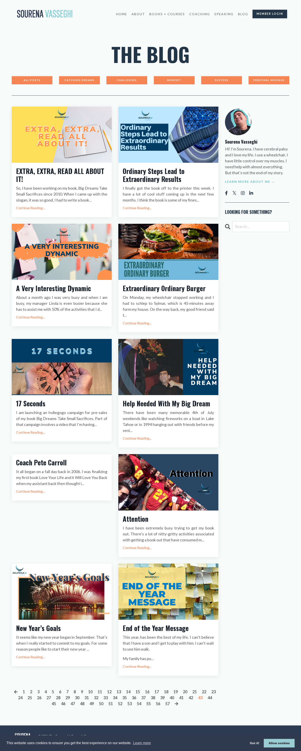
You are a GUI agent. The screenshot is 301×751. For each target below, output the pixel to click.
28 (58, 697)
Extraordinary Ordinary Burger (164, 288)
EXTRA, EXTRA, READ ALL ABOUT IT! (60, 175)
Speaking (224, 14)
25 (30, 697)
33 (105, 697)
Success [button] (222, 80)
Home (121, 14)
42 (191, 697)
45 (54, 703)
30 (77, 697)
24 (20, 697)
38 (153, 697)
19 (175, 691)
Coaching (199, 14)
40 (172, 697)
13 (119, 691)
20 (185, 691)
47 (73, 703)
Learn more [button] (142, 743)
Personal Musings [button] (269, 80)
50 (101, 703)
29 (67, 697)
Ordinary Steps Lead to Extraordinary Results (153, 175)
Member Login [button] (269, 13)
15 (138, 691)
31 (86, 697)
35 (124, 697)
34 (115, 697)
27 (48, 697)
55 (148, 703)
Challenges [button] (127, 80)
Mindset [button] (174, 80)
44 (210, 697)
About (138, 14)
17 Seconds (30, 403)
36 (134, 697)
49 (91, 703)
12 (109, 691)
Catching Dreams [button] (79, 80)
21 (194, 691)
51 (110, 703)
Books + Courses (167, 14)
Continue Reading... (30, 208)
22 (204, 691)
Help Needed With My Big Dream (166, 403)
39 (162, 697)
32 (96, 697)
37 (143, 697)
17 (156, 691)
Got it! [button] (254, 743)
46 (63, 703)
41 (181, 697)
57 (167, 703)
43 (200, 697)
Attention (135, 519)
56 (158, 703)
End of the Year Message (156, 628)
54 (139, 703)
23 (213, 691)
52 (120, 703)
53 (129, 703)
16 (147, 691)
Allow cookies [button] (279, 743)
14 (128, 691)
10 (90, 691)
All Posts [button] (32, 80)
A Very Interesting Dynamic (53, 288)
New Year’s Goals (38, 628)
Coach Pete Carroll (41, 462)
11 (100, 691)
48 (82, 703)
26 (39, 697)
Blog (243, 14)
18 (166, 691)
